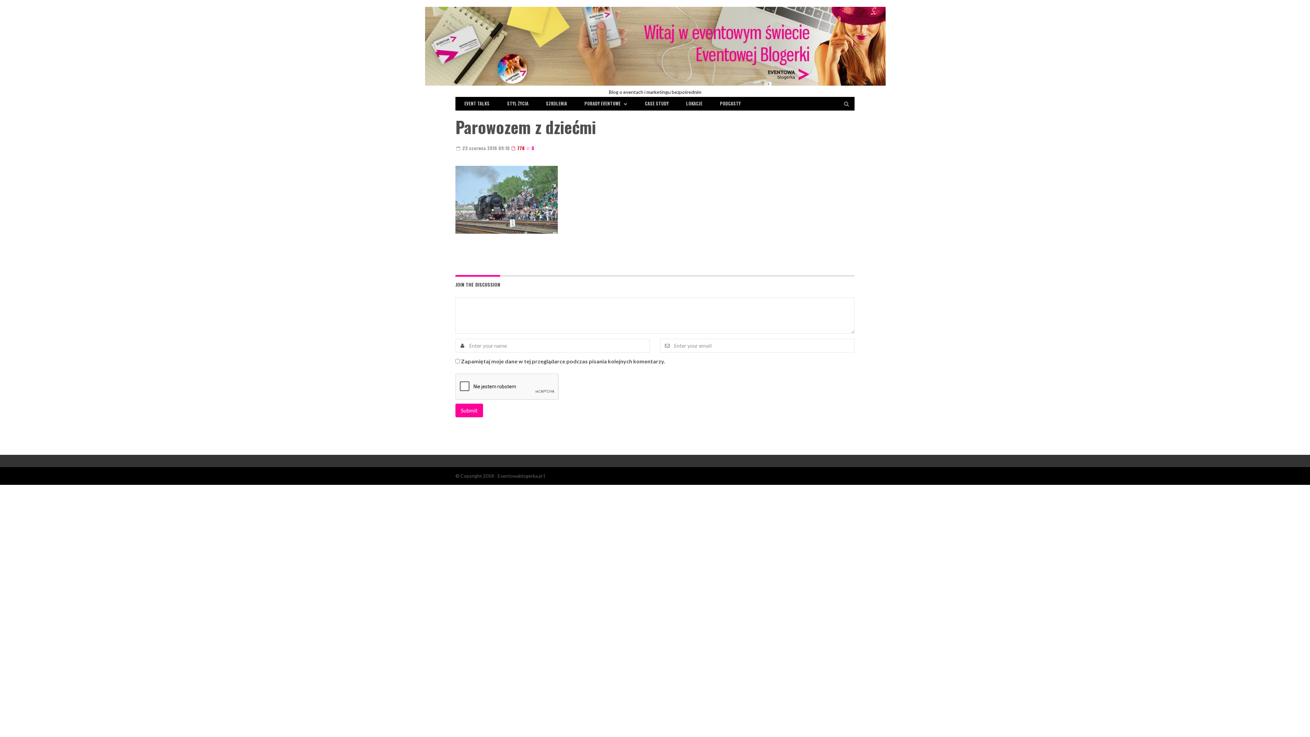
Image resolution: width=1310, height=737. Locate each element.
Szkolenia (556, 103)
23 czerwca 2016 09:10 (485, 147)
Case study (657, 103)
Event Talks (477, 103)
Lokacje (694, 103)
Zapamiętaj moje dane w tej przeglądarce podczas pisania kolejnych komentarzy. (563, 361)
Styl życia (517, 103)
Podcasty (730, 103)
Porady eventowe (602, 103)
